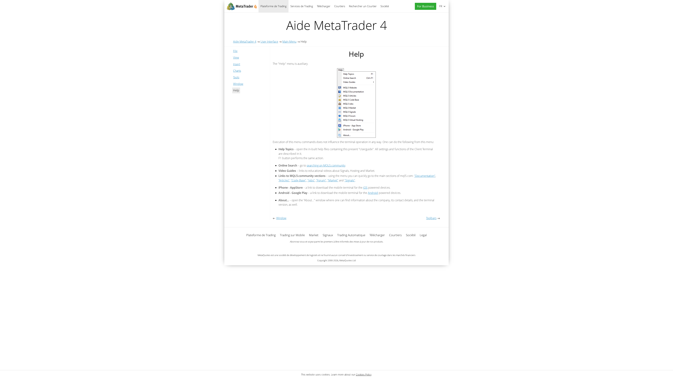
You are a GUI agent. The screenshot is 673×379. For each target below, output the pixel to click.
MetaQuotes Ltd (347, 260)
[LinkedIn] (336, 248)
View (236, 57)
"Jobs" (311, 180)
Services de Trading (301, 6)
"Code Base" (298, 180)
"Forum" (321, 180)
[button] (424, 6)
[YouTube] (342, 248)
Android (373, 193)
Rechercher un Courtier (363, 6)
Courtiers (339, 6)
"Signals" (349, 180)
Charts (237, 71)
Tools (236, 77)
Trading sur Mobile (292, 235)
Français (440, 6)
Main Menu (289, 42)
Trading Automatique (351, 235)
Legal (423, 235)
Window (238, 84)
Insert (236, 64)
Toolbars (431, 218)
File (235, 51)
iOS (365, 188)
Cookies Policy (363, 374)
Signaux (328, 235)
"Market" (332, 180)
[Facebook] (331, 248)
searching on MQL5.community (326, 165)
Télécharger (323, 6)
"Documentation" (424, 176)
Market (313, 235)
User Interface (269, 42)
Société (384, 6)
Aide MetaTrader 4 (244, 42)
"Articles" (284, 180)
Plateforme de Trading (273, 6)
